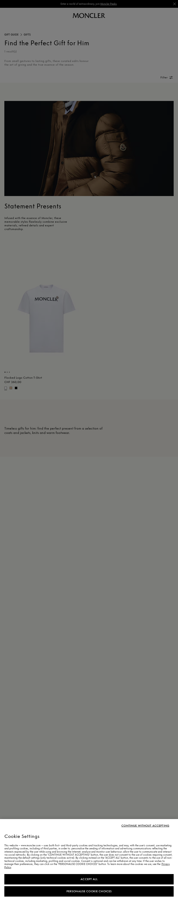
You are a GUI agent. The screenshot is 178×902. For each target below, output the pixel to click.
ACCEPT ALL (89, 879)
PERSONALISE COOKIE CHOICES (89, 891)
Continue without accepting (145, 825)
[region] (89, 860)
